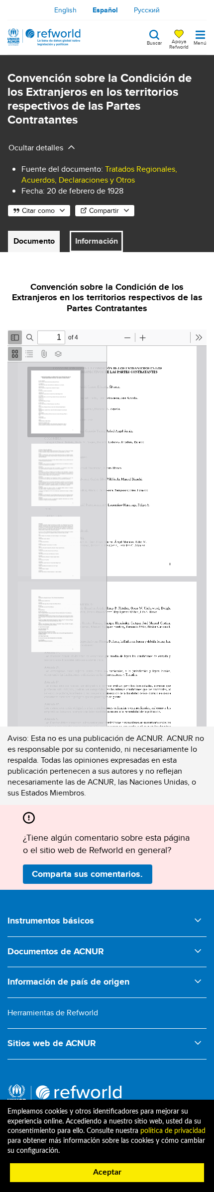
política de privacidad (173, 1130)
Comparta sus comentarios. (87, 873)
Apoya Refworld (179, 44)
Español (105, 10)
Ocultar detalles (35, 147)
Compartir (104, 210)
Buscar (154, 42)
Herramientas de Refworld (52, 1012)
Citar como (38, 210)
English (65, 10)
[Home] (44, 37)
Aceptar (107, 1172)
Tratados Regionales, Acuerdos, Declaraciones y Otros (99, 174)
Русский (147, 10)
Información (96, 241)
